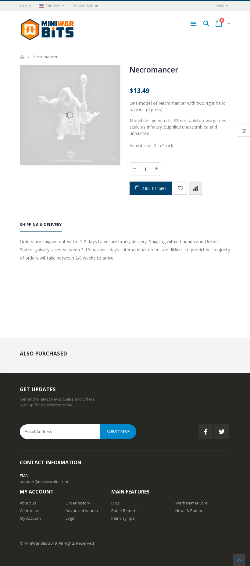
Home (22, 57)
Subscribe (118, 431)
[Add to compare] (195, 188)
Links (219, 5)
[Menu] (193, 23)
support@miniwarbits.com (44, 481)
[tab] (41, 226)
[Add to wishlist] (180, 188)
